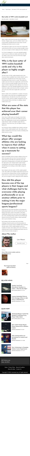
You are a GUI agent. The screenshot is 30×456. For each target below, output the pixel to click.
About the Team (11, 369)
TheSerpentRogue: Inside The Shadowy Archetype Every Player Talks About (20, 315)
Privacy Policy (12, 367)
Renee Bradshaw (17, 301)
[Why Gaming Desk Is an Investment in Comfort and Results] (6, 338)
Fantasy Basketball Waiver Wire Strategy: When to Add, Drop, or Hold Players (20, 298)
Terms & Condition (20, 367)
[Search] (1, 5)
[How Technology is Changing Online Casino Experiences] (6, 349)
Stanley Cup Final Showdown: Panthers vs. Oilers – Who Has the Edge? (19, 287)
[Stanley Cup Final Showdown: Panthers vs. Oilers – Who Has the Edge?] (6, 288)
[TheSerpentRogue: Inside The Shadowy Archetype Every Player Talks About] (6, 316)
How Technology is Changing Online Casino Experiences (20, 348)
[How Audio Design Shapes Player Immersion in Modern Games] (6, 327)
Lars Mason (6, 19)
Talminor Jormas (17, 290)
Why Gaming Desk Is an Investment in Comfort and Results (19, 337)
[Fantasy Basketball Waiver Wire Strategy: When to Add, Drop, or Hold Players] (6, 299)
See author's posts (21, 243)
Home (6, 367)
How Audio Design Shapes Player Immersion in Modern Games (20, 326)
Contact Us (18, 369)
